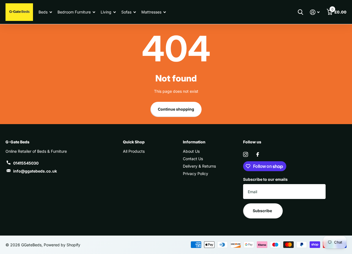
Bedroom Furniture (74, 12)
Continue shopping (176, 109)
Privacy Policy (195, 173)
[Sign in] (315, 12)
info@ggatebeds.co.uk (35, 171)
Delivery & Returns (199, 166)
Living (106, 12)
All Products (134, 151)
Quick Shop (134, 142)
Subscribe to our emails (265, 179)
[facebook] (257, 154)
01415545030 (25, 163)
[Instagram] (245, 154)
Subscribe (263, 210)
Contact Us (193, 158)
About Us (191, 151)
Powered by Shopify (62, 244)
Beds (43, 12)
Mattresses (151, 12)
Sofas (126, 12)
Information (194, 142)
